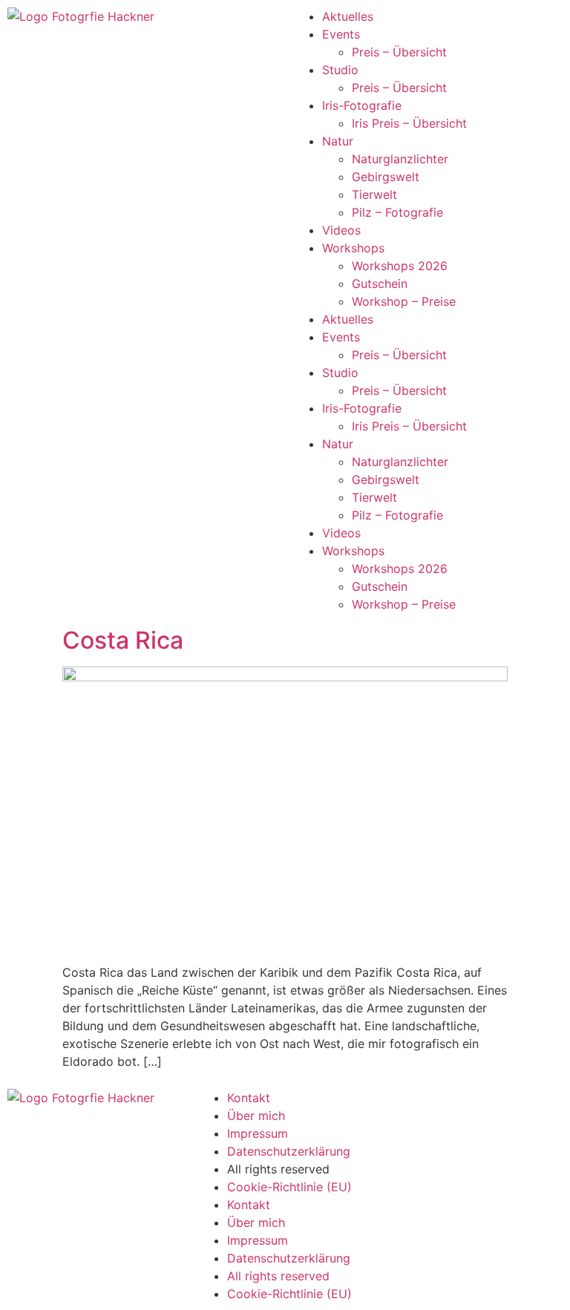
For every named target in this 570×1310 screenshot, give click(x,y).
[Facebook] (406, 1107)
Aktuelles (347, 16)
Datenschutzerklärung (288, 1151)
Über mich (256, 1115)
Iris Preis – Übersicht (409, 123)
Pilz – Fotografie (397, 212)
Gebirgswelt (385, 176)
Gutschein (379, 283)
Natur (337, 141)
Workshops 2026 (400, 265)
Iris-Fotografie (362, 105)
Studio (340, 69)
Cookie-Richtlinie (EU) (289, 1186)
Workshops (353, 247)
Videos (341, 230)
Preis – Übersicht (399, 52)
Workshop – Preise (404, 301)
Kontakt (248, 1097)
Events (341, 34)
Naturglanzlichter (400, 158)
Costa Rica (122, 640)
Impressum (257, 1133)
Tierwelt (374, 194)
